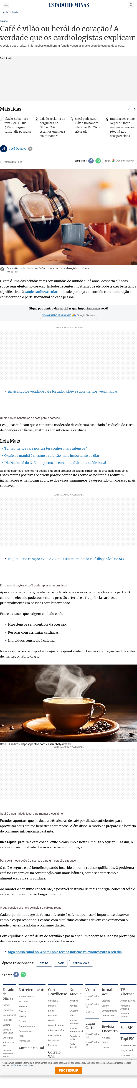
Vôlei (72, 1015)
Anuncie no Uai (31, 1048)
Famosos (23, 1001)
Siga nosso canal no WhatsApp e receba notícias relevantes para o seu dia (65, 952)
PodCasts (125, 1055)
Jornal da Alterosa (125, 1007)
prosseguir (68, 1070)
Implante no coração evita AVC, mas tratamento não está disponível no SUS (66, 559)
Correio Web (54, 1054)
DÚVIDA (4, 21)
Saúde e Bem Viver (8, 1031)
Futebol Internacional (76, 1030)
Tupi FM (127, 1039)
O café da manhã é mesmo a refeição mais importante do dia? (52, 455)
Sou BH (126, 1027)
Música (22, 1016)
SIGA (108, 161)
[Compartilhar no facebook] (91, 160)
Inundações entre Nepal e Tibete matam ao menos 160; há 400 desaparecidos (122, 127)
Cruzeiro (74, 1010)
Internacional (9, 1015)
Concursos (53, 1040)
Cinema (22, 1011)
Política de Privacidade (22, 1065)
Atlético (73, 1005)
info (30, 149)
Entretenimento (26, 996)
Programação (127, 1050)
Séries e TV (24, 1006)
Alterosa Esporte (124, 1015)
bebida (44, 963)
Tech (21, 1036)
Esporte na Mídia (75, 1038)
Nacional (7, 1019)
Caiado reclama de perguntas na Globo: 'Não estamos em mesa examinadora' (52, 127)
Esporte (106, 1005)
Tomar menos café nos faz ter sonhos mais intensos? (45, 448)
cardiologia (81, 963)
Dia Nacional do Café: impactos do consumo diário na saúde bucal (55, 463)
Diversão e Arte (56, 1025)
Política (6, 1005)
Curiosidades (108, 1015)
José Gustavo (17, 148)
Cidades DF (54, 1000)
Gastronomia (25, 1031)
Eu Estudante (54, 1035)
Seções (6, 5)
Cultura (6, 1024)
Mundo (51, 1020)
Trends (22, 1021)
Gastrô (105, 1047)
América (74, 1000)
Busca (131, 5)
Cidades (106, 1000)
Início (5, 12)
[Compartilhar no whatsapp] (98, 160)
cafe (61, 963)
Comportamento (27, 1026)
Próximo (135, 109)
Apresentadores (128, 1045)
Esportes (52, 1045)
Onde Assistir (73, 1046)
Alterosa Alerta (127, 1000)
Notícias (89, 1012)
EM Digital (8, 1037)
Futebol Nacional (74, 1022)
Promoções (24, 1041)
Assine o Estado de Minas (8, 1053)
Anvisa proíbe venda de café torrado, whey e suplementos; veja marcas (63, 391)
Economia (8, 1010)
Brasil (51, 1010)
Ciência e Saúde (56, 1030)
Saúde (15, 12)
